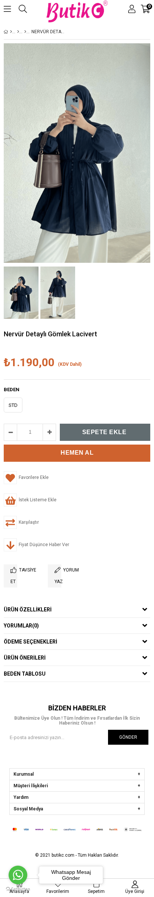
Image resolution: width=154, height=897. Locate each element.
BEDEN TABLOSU (25, 674)
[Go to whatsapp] (18, 875)
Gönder (128, 737)
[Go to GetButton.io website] (18, 889)
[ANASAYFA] (11, 31)
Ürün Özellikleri (28, 610)
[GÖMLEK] (25, 31)
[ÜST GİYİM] (18, 31)
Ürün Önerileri (25, 658)
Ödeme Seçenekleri (30, 642)
